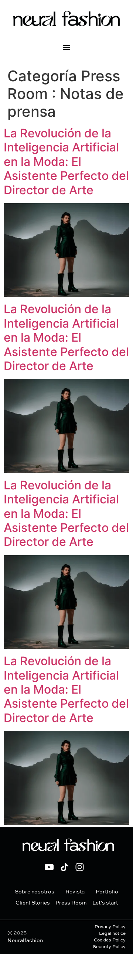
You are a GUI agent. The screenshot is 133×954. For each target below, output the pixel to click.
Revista (75, 892)
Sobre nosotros (34, 892)
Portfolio (107, 892)
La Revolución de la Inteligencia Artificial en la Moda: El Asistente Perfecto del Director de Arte (66, 161)
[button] (67, 47)
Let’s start (105, 903)
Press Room (71, 903)
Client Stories (33, 903)
